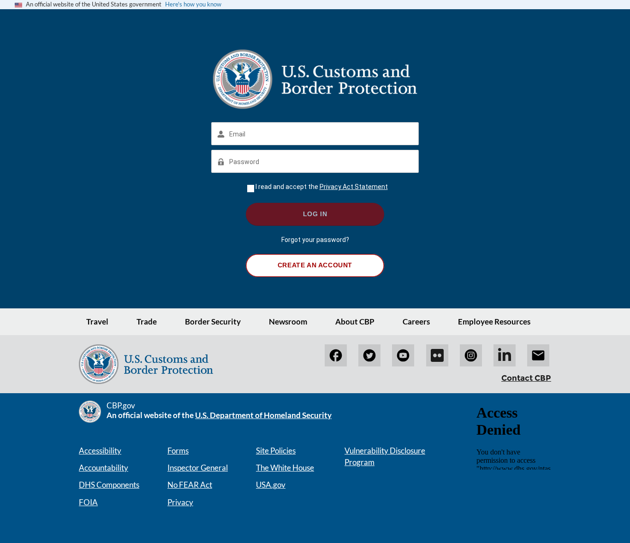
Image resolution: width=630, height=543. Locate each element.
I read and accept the (322, 186)
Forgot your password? (315, 239)
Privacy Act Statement (354, 186)
